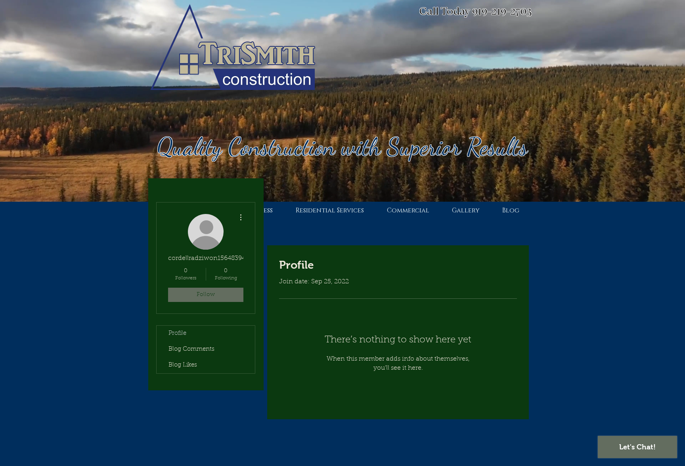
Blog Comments (191, 349)
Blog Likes (182, 365)
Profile (177, 333)
